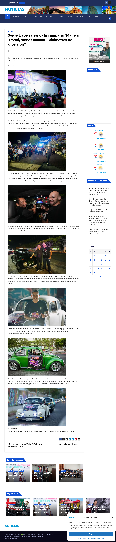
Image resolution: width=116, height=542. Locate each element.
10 (102, 260)
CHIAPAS (11, 31)
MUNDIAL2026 (11, 504)
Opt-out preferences (82, 538)
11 (105, 260)
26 (109, 268)
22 (94, 268)
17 (102, 264)
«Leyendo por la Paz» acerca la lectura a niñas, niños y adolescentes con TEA (98, 231)
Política (38, 16)
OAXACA (10, 21)
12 (109, 260)
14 (90, 264)
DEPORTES (60, 16)
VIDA (88, 16)
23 (98, 268)
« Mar (96, 277)
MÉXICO (27, 16)
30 (98, 273)
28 (90, 273)
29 (94, 273)
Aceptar (91, 534)
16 (98, 264)
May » (101, 277)
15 (94, 264)
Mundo (49, 16)
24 (102, 268)
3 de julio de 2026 (15, 512)
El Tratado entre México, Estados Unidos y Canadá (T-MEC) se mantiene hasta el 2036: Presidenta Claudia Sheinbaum (98, 220)
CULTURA (79, 16)
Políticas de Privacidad (94, 538)
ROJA (70, 16)
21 (90, 268)
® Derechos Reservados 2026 (13, 534)
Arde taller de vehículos (69, 444)
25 (105, 268)
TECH (96, 16)
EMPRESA (16, 16)
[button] (112, 517)
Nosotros (103, 538)
